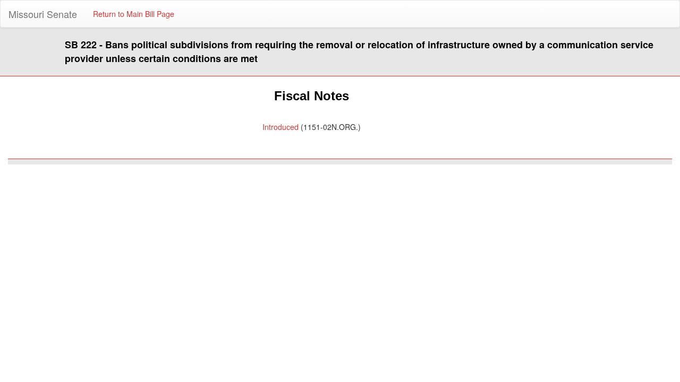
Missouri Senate (42, 14)
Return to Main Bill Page (133, 13)
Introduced (280, 126)
